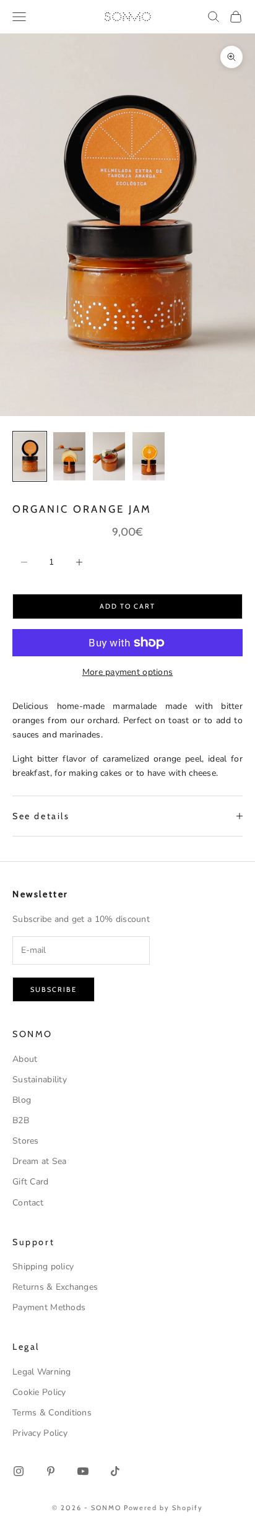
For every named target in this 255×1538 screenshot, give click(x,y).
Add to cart (127, 606)
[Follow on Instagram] (18, 1471)
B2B (20, 1120)
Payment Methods (48, 1307)
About (24, 1059)
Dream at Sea (39, 1161)
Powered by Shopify (164, 1507)
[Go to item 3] (109, 456)
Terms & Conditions (52, 1413)
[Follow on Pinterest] (51, 1471)
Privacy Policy (39, 1433)
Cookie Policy (39, 1392)
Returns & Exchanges (55, 1287)
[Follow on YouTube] (83, 1471)
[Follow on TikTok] (115, 1471)
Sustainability (39, 1079)
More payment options (127, 672)
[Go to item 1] (29, 456)
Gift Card (30, 1182)
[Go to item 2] (69, 456)
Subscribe (53, 989)
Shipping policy (43, 1266)
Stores (25, 1141)
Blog (21, 1100)
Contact (27, 1203)
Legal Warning (41, 1372)
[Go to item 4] (148, 456)
